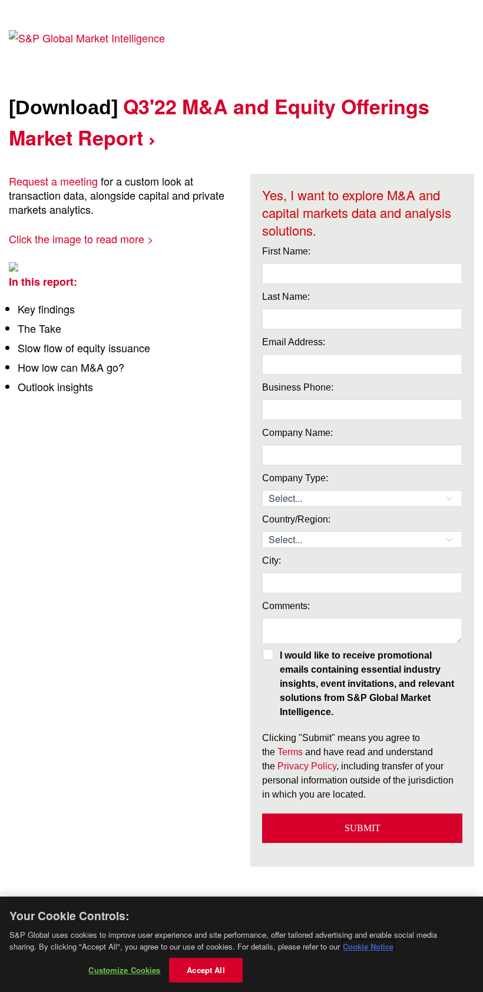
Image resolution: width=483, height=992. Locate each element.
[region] (241, 944)
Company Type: (295, 478)
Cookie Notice (368, 946)
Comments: (286, 606)
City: (271, 560)
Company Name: (297, 433)
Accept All (205, 970)
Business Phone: (297, 387)
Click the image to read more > (81, 238)
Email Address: (293, 342)
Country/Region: (296, 519)
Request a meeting (53, 181)
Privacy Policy (306, 766)
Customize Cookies (124, 970)
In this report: (43, 281)
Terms (290, 752)
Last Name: (286, 297)
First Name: (286, 251)
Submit (363, 828)
